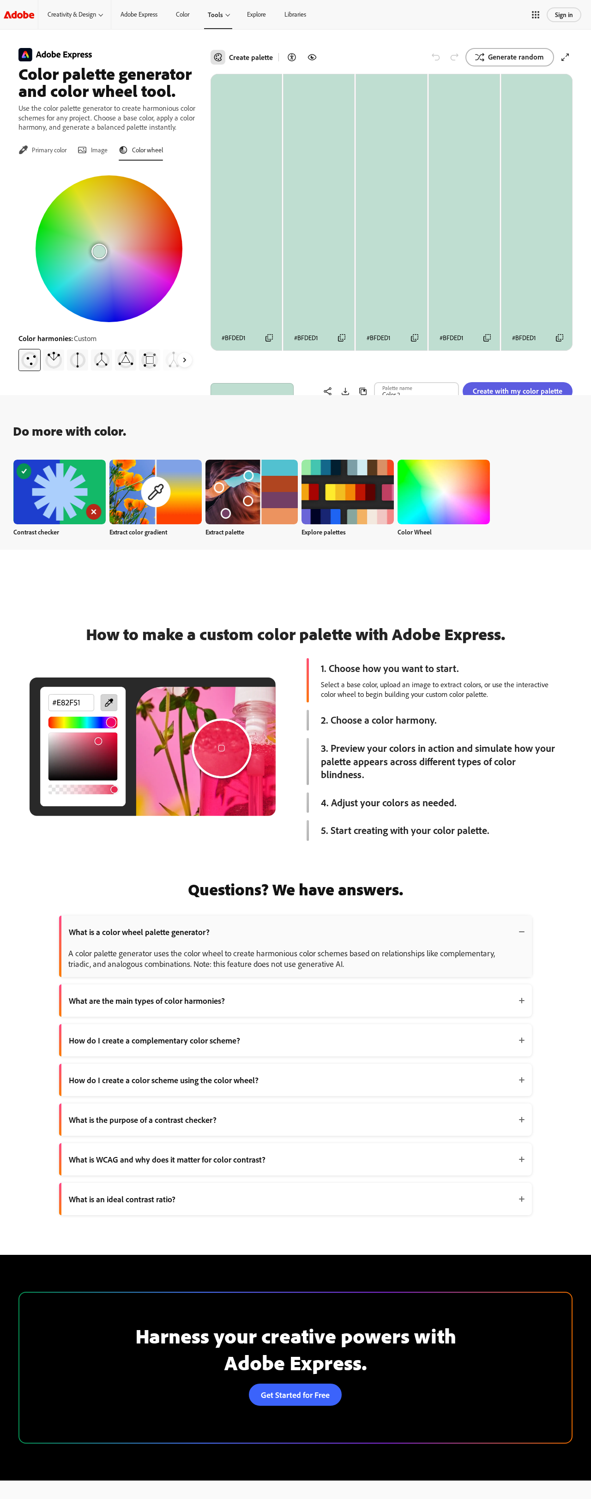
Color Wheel (415, 532)
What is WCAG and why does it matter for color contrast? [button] (167, 1159)
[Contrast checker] (291, 57)
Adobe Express (139, 14)
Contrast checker (36, 532)
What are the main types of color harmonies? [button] (147, 1000)
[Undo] (435, 57)
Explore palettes (324, 532)
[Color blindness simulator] (312, 57)
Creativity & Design (72, 14)
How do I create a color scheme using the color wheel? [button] (164, 1080)
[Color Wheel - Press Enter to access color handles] (109, 249)
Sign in (564, 14)
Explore (256, 14)
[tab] (42, 150)
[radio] (29, 360)
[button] (535, 14)
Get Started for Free (295, 1395)
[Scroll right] (184, 360)
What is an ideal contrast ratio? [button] (122, 1199)
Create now (59, 492)
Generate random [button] (516, 56)
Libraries (295, 14)
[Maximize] (565, 57)
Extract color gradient (138, 532)
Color (182, 14)
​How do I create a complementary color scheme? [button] (154, 1040)
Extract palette (224, 532)
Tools (215, 14)
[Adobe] (19, 14)
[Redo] (454, 57)
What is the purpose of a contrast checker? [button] (143, 1120)
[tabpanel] (108, 269)
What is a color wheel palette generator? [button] (139, 932)
